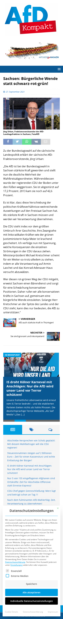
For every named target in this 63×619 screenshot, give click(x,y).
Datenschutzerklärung (15, 562)
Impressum (53, 611)
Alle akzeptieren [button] (31, 592)
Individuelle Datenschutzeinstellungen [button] (31, 601)
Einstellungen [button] (16, 565)
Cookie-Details (11, 611)
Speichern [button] (31, 583)
